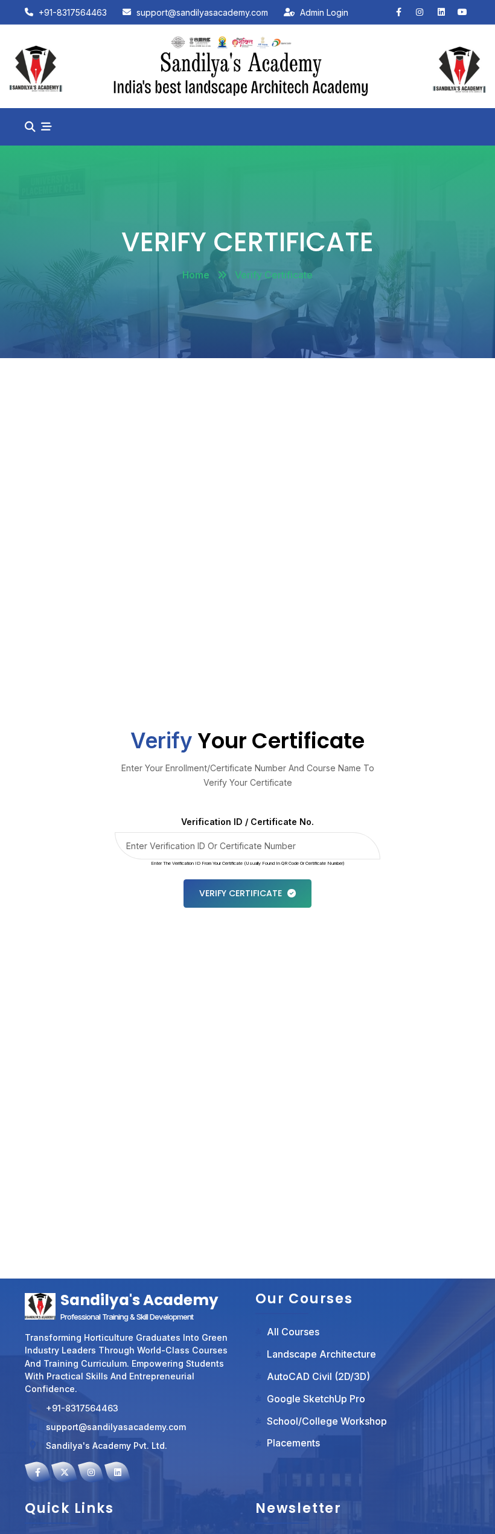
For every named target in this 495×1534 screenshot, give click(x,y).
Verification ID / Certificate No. (247, 822)
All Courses (293, 1332)
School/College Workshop (327, 1421)
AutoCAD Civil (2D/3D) (318, 1376)
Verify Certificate (240, 893)
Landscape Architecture (321, 1354)
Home (195, 275)
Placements (293, 1443)
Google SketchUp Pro (316, 1399)
